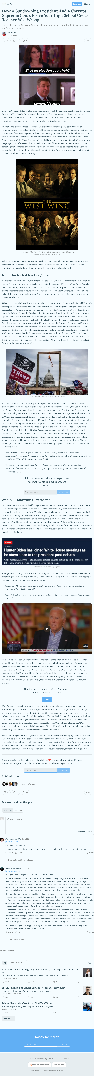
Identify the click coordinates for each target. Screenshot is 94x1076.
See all (7, 1018)
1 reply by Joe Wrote (16, 939)
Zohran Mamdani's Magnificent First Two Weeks (27, 1003)
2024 (18, 471)
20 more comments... (8, 950)
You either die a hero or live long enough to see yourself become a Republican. (35, 975)
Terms (50, 1058)
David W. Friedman (13, 868)
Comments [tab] (7, 810)
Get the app (59, 1064)
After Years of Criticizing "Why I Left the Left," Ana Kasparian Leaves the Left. (40, 971)
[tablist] (12, 810)
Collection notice (62, 1058)
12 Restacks (31, 784)
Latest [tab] (11, 963)
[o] (47, 628)
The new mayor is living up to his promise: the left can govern (28, 1006)
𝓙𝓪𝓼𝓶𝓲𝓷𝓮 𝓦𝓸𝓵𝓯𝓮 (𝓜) (13, 839)
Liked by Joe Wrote (14, 842)
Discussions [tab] (20, 963)
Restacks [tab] (18, 810)
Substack (35, 1071)
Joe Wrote (12, 32)
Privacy (44, 1058)
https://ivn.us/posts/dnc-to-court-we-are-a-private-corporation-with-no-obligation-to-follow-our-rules (48, 849)
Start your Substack (40, 1064)
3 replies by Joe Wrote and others (21, 860)
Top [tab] (4, 963)
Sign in (87, 4)
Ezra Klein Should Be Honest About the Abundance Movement (33, 987)
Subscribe (77, 4)
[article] (47, 975)
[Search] (89, 962)
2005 (45, 459)
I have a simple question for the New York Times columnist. (27, 991)
